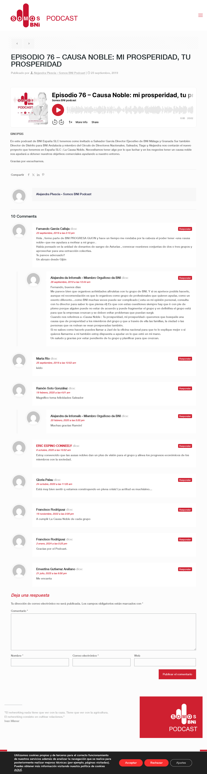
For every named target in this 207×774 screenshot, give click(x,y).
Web (137, 655)
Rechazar (156, 763)
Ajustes (181, 763)
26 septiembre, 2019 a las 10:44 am (70, 281)
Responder (185, 229)
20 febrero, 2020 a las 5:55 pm (67, 420)
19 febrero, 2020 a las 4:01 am (53, 392)
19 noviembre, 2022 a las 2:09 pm (55, 513)
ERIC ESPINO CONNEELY (54, 445)
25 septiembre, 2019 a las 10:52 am (56, 362)
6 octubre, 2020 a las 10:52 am (53, 449)
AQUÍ (18, 770)
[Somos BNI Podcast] (42, 15)
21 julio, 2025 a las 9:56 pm (51, 573)
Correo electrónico (86, 655)
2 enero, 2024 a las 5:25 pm (51, 543)
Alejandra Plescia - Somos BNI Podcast (59, 73)
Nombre (17, 655)
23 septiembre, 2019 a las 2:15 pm (55, 232)
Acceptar (131, 763)
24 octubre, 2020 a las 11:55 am (54, 483)
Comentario (19, 610)
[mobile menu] (200, 15)
